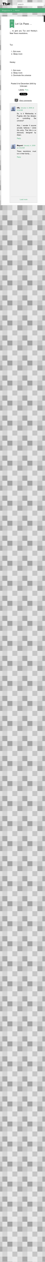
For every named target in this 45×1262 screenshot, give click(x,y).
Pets (26, 89)
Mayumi (20, 145)
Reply (19, 138)
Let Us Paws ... (23, 23)
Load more (23, 199)
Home (17, 10)
